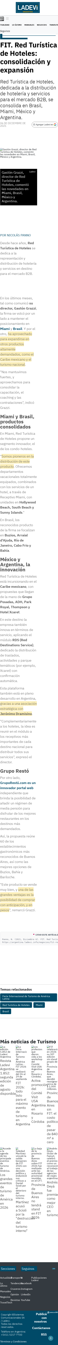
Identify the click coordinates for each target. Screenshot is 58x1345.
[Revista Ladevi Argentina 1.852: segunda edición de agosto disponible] (5, 1052)
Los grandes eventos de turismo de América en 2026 (6, 1191)
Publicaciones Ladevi (39, 1279)
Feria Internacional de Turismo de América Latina (26, 997)
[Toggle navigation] (6, 19)
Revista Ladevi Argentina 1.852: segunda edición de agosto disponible (8, 1077)
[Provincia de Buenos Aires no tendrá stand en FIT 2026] (36, 1164)
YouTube (25, 1300)
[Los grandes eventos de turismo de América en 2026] (5, 1159)
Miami (5, 328)
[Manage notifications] (50, 1338)
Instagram (26, 1288)
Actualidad (6, 1277)
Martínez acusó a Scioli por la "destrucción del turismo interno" (25, 1216)
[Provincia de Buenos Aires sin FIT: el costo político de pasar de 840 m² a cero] (52, 1068)
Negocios (42, 25)
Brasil (17, 328)
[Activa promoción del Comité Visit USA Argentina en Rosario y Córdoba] (36, 1062)
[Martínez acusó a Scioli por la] (21, 1173)
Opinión (15, 1294)
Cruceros (16, 1288)
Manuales (29, 25)
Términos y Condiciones (13, 1341)
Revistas (15, 1300)
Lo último (17, 25)
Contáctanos (41, 1328)
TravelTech (6, 1302)
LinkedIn (25, 1294)
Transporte (17, 1277)
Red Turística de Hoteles (16, 1005)
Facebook (26, 1283)
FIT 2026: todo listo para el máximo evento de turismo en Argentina (23, 1103)
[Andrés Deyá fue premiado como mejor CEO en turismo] (52, 1163)
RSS (44, 1334)
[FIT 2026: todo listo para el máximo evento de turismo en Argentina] (21, 1063)
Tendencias (17, 1283)
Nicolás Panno (19, 235)
